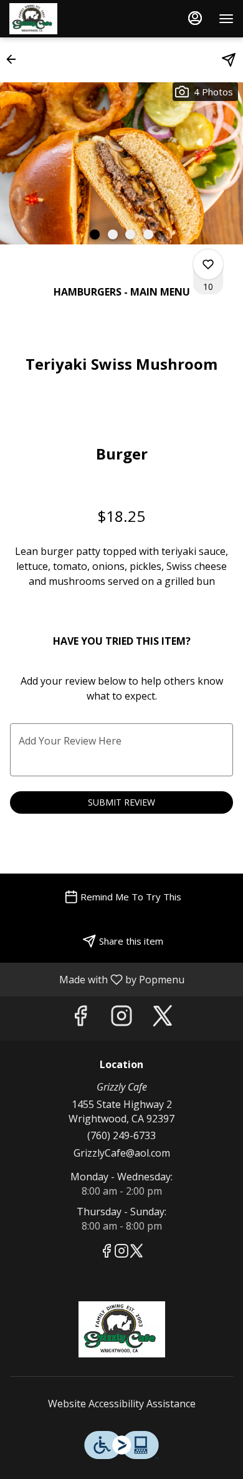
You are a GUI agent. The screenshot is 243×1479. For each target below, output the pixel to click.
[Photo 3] (130, 234)
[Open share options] (228, 59)
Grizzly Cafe (121, 1329)
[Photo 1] (95, 234)
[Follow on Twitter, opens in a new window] (162, 1018)
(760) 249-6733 (121, 1135)
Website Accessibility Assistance (122, 1403)
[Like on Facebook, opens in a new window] (80, 1018)
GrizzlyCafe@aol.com (122, 1153)
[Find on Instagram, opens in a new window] (121, 1018)
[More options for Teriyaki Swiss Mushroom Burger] (208, 264)
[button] (15, 59)
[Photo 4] (148, 234)
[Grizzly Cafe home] (65, 18)
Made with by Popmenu (96, 979)
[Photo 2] (113, 234)
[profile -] (195, 18)
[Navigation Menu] (226, 18)
